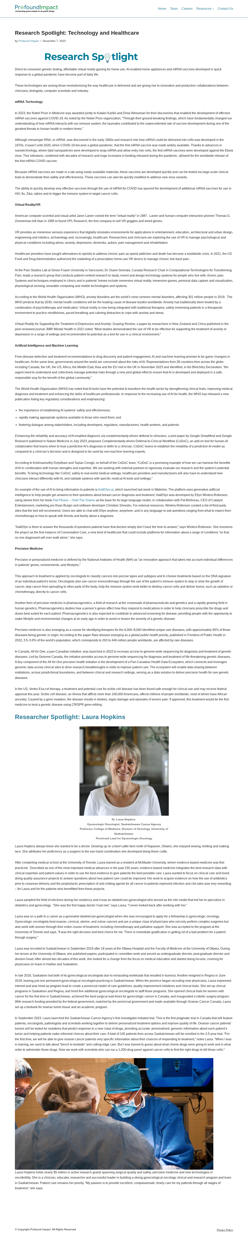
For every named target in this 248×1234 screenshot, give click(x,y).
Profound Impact (29, 40)
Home (162, 8)
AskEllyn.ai (106, 489)
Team (174, 8)
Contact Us (225, 8)
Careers (187, 8)
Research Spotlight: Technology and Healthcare (77, 33)
